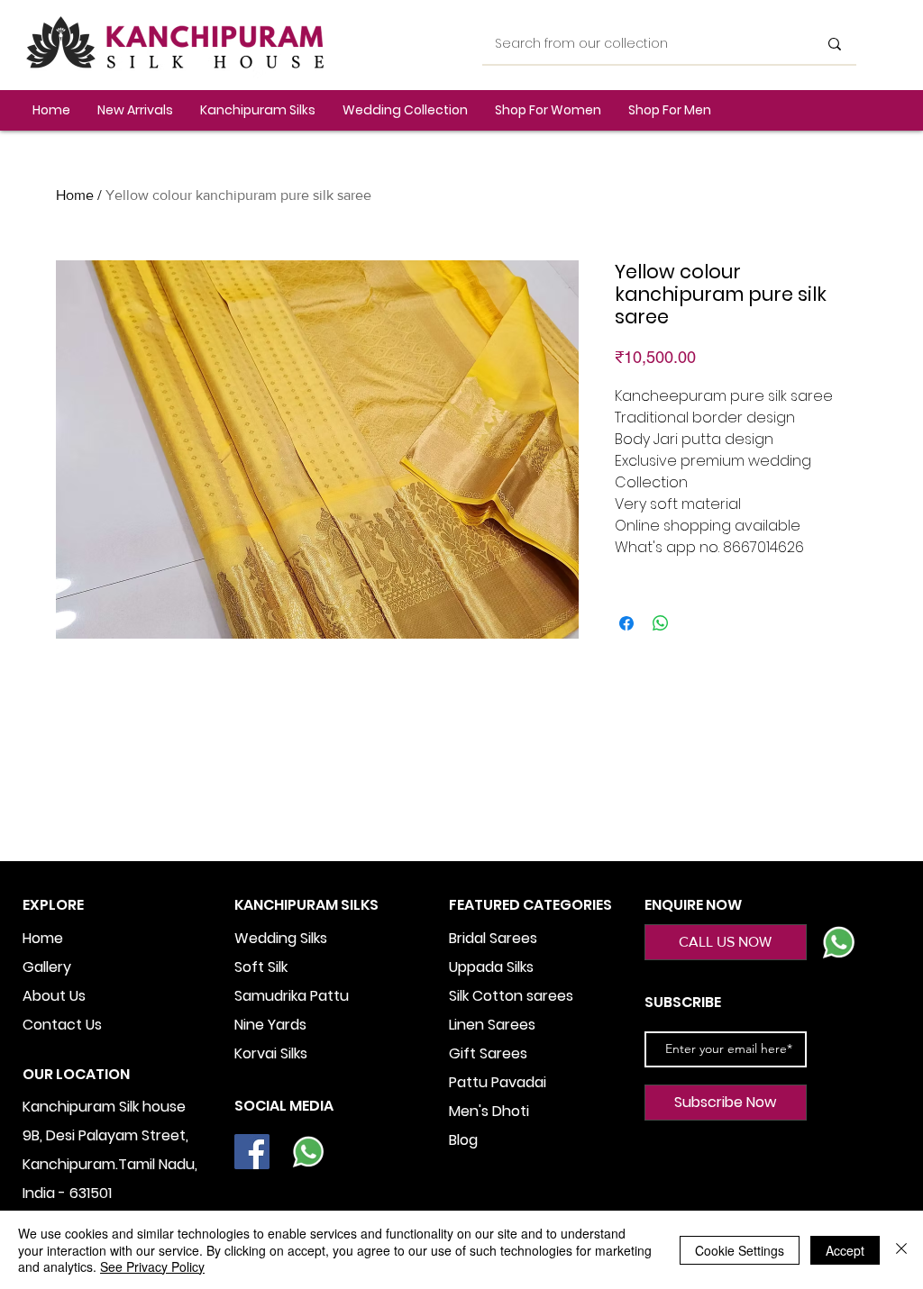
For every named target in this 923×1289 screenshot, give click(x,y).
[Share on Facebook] (626, 623)
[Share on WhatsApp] (661, 623)
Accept (845, 1250)
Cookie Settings (739, 1250)
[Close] (901, 1250)
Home (75, 195)
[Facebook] (252, 1151)
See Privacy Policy (152, 1266)
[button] (258, 110)
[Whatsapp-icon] (307, 1151)
